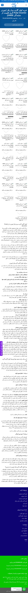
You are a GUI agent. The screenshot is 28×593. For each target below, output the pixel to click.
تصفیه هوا (25, 505)
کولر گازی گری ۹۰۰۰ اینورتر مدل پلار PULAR (7, 93)
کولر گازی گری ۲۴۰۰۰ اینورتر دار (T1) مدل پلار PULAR (21, 218)
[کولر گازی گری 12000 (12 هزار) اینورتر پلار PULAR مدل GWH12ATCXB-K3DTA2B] (21, 36)
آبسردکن (25, 503)
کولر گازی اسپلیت (23, 494)
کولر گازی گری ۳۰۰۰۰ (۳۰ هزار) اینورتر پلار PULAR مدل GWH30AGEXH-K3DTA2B (7, 113)
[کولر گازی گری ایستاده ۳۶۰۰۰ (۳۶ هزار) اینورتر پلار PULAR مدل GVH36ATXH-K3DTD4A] (7, 60)
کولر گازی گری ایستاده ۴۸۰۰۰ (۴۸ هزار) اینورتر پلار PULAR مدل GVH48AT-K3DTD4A (21, 137)
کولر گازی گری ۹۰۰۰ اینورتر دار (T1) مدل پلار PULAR (7, 178)
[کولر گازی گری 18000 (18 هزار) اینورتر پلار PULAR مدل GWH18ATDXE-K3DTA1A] (7, 36)
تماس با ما (24, 528)
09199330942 (18, 565)
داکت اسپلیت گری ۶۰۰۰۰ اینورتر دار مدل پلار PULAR (21, 178)
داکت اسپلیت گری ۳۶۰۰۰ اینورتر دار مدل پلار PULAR (7, 158)
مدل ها (20, 18)
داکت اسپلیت (24, 496)
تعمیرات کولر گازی (22, 516)
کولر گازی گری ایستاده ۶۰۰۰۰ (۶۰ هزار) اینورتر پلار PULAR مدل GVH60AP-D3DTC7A (7, 137)
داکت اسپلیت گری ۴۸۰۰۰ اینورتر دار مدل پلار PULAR (21, 93)
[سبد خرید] (2, 5)
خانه (24, 18)
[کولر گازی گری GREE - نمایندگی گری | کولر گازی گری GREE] (14, 5)
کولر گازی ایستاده (23, 498)
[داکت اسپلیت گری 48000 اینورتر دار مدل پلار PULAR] (21, 84)
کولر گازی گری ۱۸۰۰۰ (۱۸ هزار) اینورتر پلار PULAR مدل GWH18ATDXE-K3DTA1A (7, 46)
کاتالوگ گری (24, 530)
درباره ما (25, 533)
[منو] (26, 5)
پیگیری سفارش (23, 520)
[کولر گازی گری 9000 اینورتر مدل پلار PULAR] (7, 84)
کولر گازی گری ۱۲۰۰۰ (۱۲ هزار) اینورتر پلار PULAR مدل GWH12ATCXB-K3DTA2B (21, 46)
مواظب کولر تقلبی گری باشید (1, 348)
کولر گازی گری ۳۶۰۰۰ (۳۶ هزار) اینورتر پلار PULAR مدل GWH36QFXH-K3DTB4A (21, 69)
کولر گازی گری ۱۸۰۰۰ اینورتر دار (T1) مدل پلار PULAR (7, 198)
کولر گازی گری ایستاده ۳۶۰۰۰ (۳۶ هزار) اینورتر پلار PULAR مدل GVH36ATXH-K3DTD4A (7, 69)
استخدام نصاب (23, 535)
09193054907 (18, 568)
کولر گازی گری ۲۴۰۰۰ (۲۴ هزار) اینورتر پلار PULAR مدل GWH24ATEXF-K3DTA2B (21, 113)
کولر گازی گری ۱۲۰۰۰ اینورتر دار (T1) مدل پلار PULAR (21, 198)
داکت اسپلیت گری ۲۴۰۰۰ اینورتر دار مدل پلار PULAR (21, 158)
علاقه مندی (24, 518)
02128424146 (18, 562)
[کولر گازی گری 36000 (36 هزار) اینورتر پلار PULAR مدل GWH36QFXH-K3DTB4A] (21, 60)
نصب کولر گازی (23, 513)
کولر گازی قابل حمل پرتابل (21, 501)
